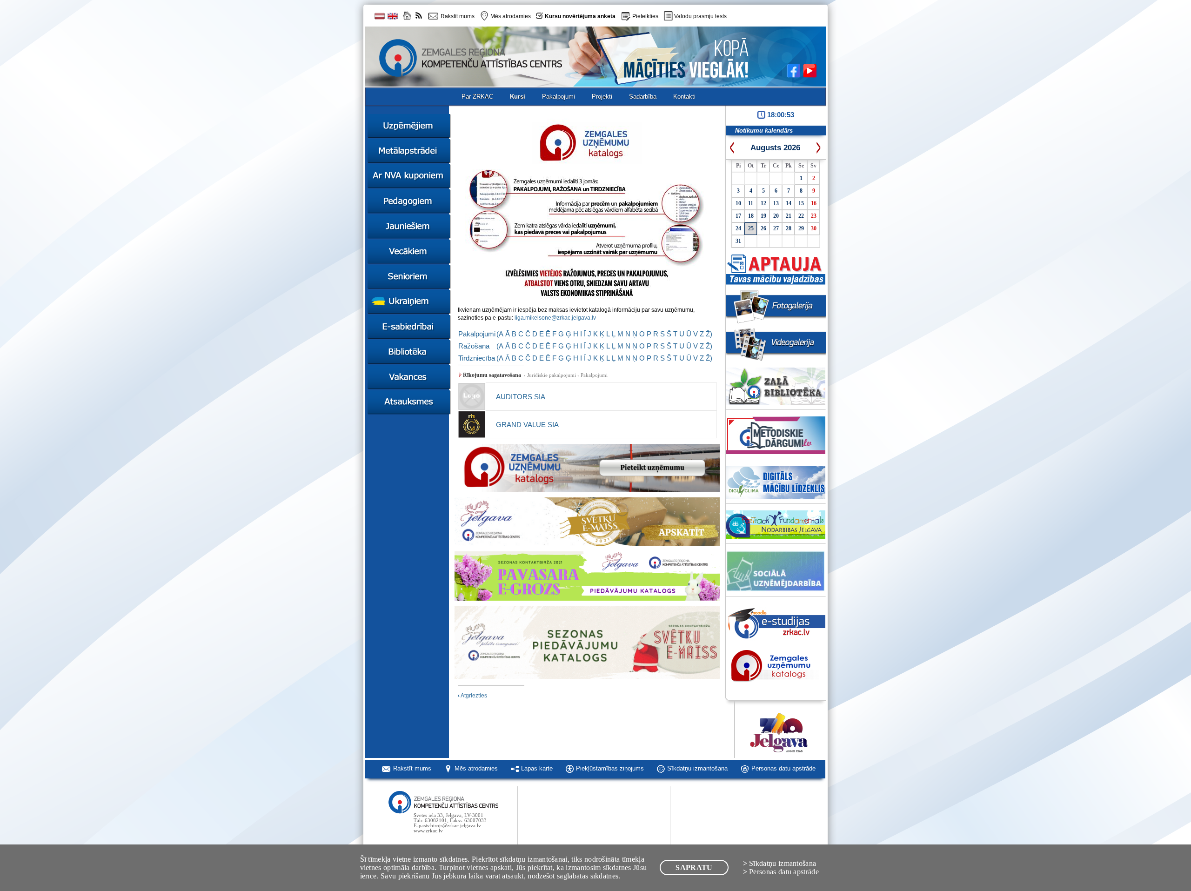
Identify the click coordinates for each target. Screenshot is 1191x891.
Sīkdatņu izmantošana (697, 768)
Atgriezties (472, 695)
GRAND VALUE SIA (527, 425)
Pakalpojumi (476, 334)
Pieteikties (645, 16)
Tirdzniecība (476, 358)
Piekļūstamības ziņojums (610, 768)
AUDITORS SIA (520, 397)
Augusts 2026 (775, 147)
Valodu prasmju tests (700, 16)
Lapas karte (537, 768)
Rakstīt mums (412, 768)
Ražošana (473, 346)
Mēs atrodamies (476, 768)
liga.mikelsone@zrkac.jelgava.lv (555, 318)
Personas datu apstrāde (783, 768)
